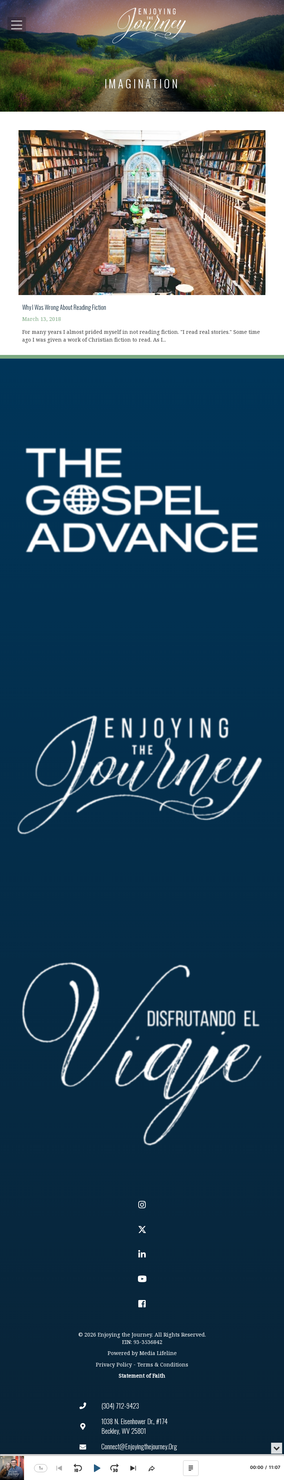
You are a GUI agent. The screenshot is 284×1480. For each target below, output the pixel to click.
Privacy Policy (114, 1365)
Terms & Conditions (162, 1365)
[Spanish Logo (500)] (142, 1049)
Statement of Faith (142, 1376)
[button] (16, 25)
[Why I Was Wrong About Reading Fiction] (142, 232)
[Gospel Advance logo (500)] (142, 500)
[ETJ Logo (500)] (142, 775)
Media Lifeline (158, 1353)
